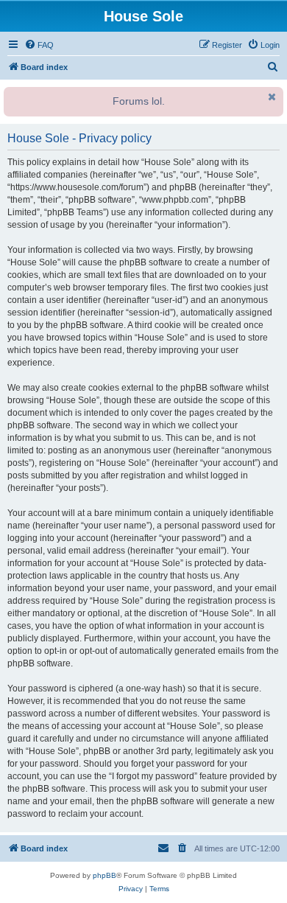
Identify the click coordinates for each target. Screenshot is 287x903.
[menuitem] (39, 45)
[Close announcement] (271, 96)
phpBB (104, 875)
